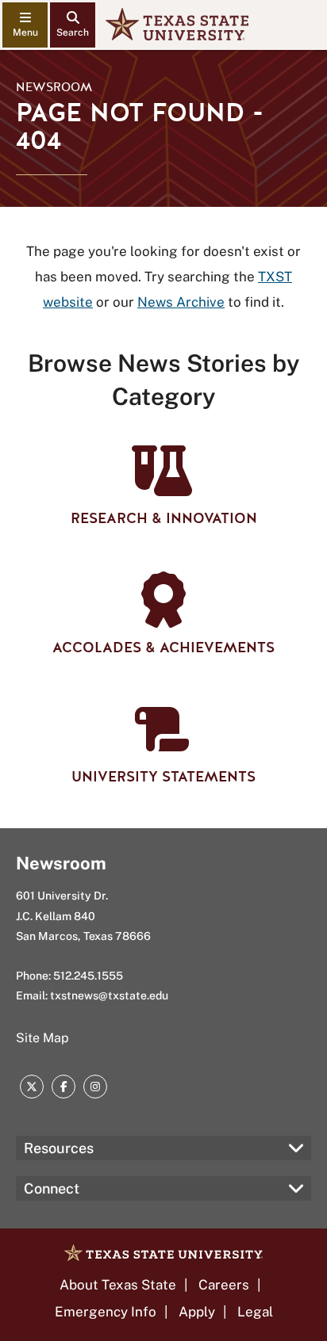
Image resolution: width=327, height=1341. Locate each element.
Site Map (42, 1037)
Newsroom (54, 87)
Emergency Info (105, 1312)
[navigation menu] (25, 25)
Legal (255, 1312)
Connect (51, 1188)
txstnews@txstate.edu (109, 995)
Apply (197, 1312)
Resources (59, 1148)
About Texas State (118, 1285)
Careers (223, 1285)
